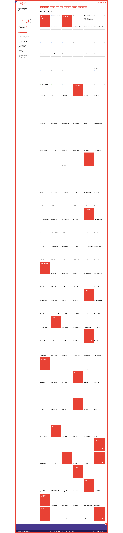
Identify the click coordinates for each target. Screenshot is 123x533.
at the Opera (22, 28)
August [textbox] (23, 13)
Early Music (20, 51)
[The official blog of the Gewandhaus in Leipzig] (104, 531)
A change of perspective (23, 36)
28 (26, 22)
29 (28, 22)
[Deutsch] (102, 2)
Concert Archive (67, 7)
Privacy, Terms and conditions (57, 531)
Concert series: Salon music (23, 54)
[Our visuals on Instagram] (95, 531)
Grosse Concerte (21, 35)
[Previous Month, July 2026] (18, 13)
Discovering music (22, 42)
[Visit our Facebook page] (94, 531)
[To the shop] (103, 2)
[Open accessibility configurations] (98, 2)
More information (21, 10)
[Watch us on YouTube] (99, 531)
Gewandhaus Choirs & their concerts (23, 49)
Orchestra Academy (22, 45)
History (57, 7)
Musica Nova (20, 52)
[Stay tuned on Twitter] (97, 531)
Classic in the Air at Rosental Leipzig (23, 56)
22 (28, 20)
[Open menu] (16, 2)
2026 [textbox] (28, 13)
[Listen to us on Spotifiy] (102, 531)
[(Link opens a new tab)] (61, 527)
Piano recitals (21, 46)
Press (69, 531)
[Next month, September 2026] (30, 13)
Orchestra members (44, 7)
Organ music (20, 47)
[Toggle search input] (100, 2)
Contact (65, 531)
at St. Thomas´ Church (24, 30)
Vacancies (52, 7)
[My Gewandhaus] (105, 2)
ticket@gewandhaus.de (22, 8)
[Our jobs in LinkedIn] (100, 531)
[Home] (22, 2)
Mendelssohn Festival (22, 41)
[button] (106, 524)
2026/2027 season (22, 32)
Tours (62, 7)
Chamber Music (21, 44)
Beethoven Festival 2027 (23, 33)
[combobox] (23, 13)
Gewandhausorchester (22, 26)
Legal (50, 531)
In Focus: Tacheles (22, 40)
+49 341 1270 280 (21, 9)
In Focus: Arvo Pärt (22, 38)
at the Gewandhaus (23, 27)
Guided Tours (21, 57)
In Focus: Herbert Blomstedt (23, 37)
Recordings (74, 7)
